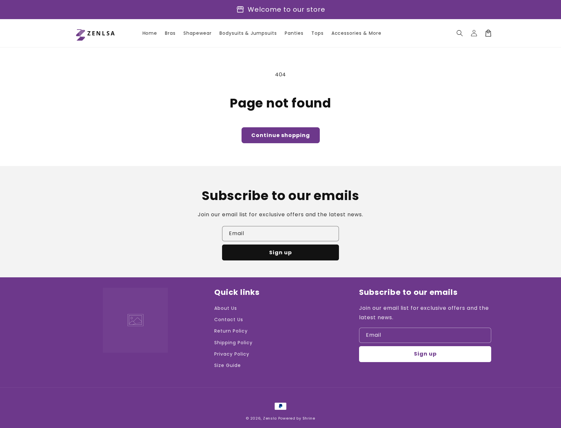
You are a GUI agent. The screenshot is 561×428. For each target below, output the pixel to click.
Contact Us (228, 319)
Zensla (270, 418)
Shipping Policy (233, 342)
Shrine (309, 418)
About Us (225, 308)
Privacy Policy (231, 354)
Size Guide (227, 365)
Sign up (280, 252)
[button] (460, 33)
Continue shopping (280, 135)
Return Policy (230, 331)
